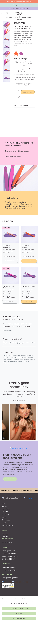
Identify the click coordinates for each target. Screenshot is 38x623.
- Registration (8, 330)
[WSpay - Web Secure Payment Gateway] (8, 585)
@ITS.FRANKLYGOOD (19, 400)
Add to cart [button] (29, 261)
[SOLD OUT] (10, 234)
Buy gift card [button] (10, 479)
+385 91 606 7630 (10, 570)
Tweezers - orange (26, 246)
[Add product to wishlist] (34, 27)
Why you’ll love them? (13, 157)
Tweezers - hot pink (9, 287)
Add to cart (27, 92)
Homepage (9, 17)
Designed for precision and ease (17, 151)
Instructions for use (21, 105)
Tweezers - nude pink (7, 246)
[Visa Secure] (7, 582)
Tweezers (20, 19)
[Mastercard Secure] (20, 582)
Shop (16, 17)
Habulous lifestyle (26, 17)
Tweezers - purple (28, 286)
